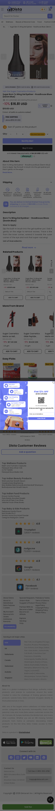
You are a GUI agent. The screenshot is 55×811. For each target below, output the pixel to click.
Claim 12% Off (41, 418)
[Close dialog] (54, 382)
